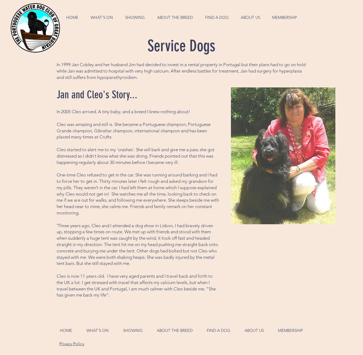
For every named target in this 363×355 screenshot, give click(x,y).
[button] (102, 17)
